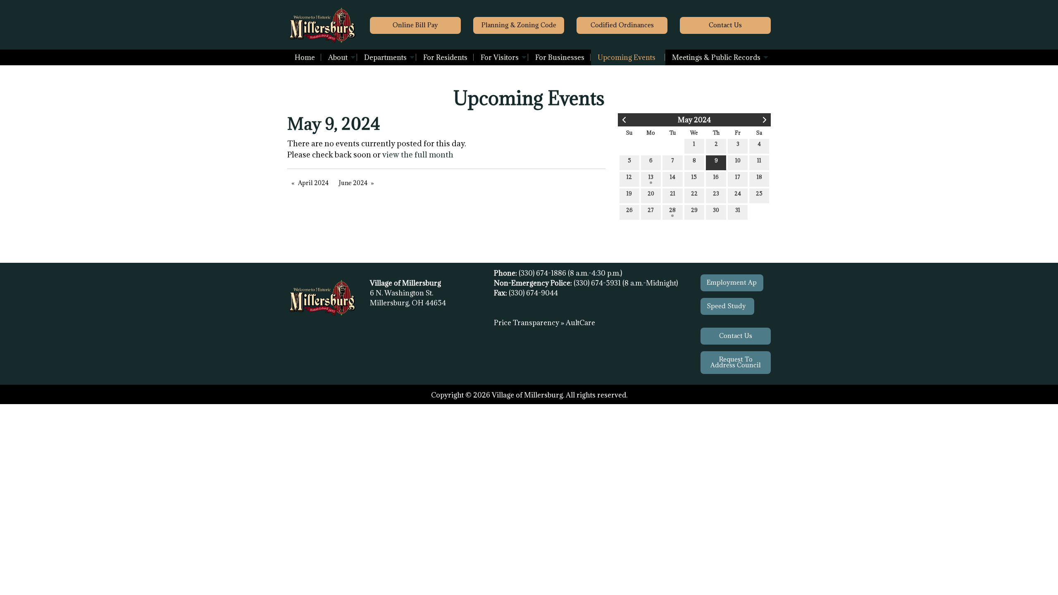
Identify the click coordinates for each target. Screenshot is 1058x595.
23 (716, 193)
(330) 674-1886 (543, 273)
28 (672, 210)
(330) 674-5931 (598, 283)
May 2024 (694, 119)
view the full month (417, 154)
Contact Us (735, 336)
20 (651, 193)
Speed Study (727, 306)
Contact (725, 25)
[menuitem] (305, 57)
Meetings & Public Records (716, 57)
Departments (385, 57)
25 (759, 193)
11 (759, 160)
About (338, 57)
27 (651, 210)
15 (694, 177)
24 (737, 193)
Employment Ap (732, 282)
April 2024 (313, 183)
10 (738, 160)
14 (672, 177)
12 (629, 177)
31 (737, 210)
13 (650, 177)
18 (759, 177)
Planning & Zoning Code (518, 25)
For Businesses (559, 57)
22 (694, 193)
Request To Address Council (735, 362)
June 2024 (353, 183)
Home (305, 57)
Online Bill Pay (415, 25)
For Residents (445, 57)
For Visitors (500, 57)
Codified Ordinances (622, 25)
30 (716, 210)
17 (737, 177)
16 (716, 177)
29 (694, 210)
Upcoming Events (626, 57)
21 (672, 193)
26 (629, 210)
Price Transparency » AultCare (544, 322)
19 (629, 193)
